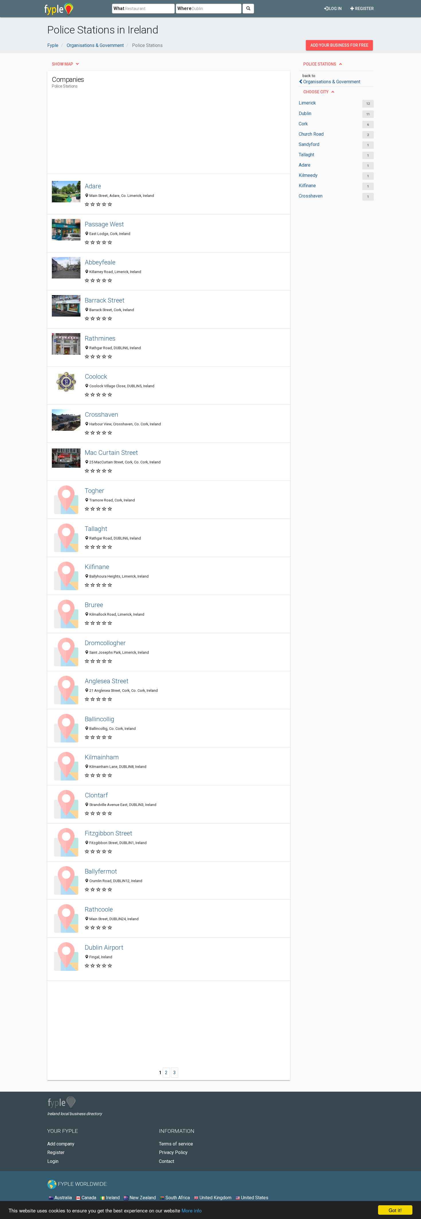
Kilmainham (102, 757)
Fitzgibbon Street (108, 833)
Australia (62, 1197)
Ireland (112, 1197)
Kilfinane (307, 185)
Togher (94, 490)
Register (364, 8)
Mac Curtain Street (111, 452)
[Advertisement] (156, 134)
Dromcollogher (105, 643)
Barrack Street (105, 300)
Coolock (96, 376)
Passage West (104, 224)
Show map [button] (62, 64)
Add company (60, 1144)
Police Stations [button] (319, 64)
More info (192, 1210)
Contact (166, 1161)
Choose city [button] (315, 92)
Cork (303, 124)
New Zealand (142, 1197)
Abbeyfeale (100, 262)
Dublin (305, 113)
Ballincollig (99, 719)
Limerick (307, 103)
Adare (304, 165)
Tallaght (306, 154)
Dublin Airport (104, 947)
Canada (88, 1197)
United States (254, 1197)
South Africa (177, 1197)
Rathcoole (99, 909)
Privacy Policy (173, 1152)
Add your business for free (339, 45)
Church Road (311, 134)
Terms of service (176, 1144)
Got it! (395, 1210)
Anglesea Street (107, 681)
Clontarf (96, 795)
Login (52, 1161)
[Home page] (59, 8)
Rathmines (100, 338)
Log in (335, 8)
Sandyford (309, 144)
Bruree (94, 604)
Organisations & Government (331, 81)
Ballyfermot (101, 871)
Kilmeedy (308, 175)
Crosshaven (310, 196)
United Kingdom (214, 1197)
